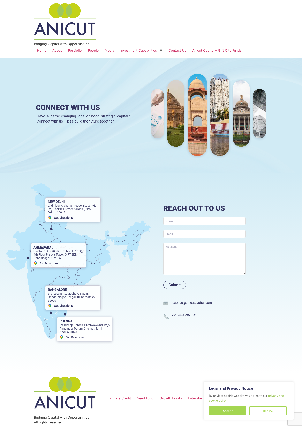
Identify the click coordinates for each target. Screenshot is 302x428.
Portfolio (75, 50)
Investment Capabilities (138, 50)
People (93, 50)
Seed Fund (145, 398)
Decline (268, 411)
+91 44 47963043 (184, 315)
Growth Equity (171, 398)
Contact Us (177, 50)
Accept (228, 411)
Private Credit (120, 398)
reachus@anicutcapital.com (191, 303)
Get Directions (63, 217)
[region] (248, 401)
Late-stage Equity (202, 398)
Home (41, 50)
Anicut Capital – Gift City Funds (216, 50)
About (57, 50)
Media (109, 50)
